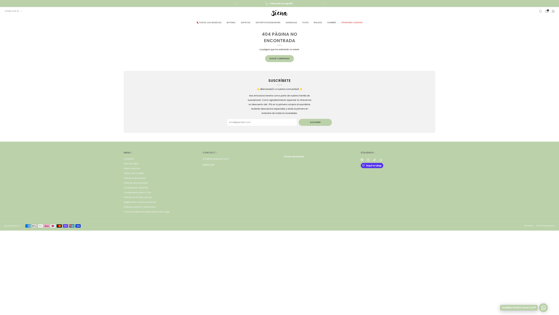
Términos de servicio (135, 178)
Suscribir (315, 122)
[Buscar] (540, 11)
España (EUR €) (12, 11)
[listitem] (279, 3)
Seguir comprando (279, 58)
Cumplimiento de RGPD (136, 187)
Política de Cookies (134, 173)
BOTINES (231, 22)
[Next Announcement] (323, 3)
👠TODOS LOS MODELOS (209, 22)
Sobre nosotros (132, 168)
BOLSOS (318, 22)
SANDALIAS (291, 22)
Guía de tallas (131, 163)
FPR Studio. (528, 226)
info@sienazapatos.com (216, 158)
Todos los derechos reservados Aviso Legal (147, 211)
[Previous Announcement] (236, 3)
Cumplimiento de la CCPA (137, 192)
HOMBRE (331, 22)
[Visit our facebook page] (362, 160)
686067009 (209, 164)
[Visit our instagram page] (368, 160)
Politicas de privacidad (136, 182)
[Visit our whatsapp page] (381, 160)
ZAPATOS (246, 22)
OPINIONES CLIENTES (352, 22)
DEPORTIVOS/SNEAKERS (268, 22)
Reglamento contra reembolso (140, 202)
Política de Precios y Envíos (138, 197)
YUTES (305, 22)
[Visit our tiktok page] (374, 160)
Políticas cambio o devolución (140, 206)
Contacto (129, 158)
